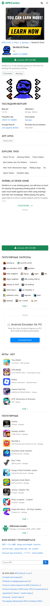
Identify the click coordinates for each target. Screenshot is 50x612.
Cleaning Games (23, 157)
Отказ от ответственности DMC (16, 585)
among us (10, 263)
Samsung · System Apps (12, 597)
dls (45, 274)
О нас (28, 573)
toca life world (26, 263)
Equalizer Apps (23, 173)
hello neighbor (12, 274)
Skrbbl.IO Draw (21, 47)
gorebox (31, 268)
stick (39, 295)
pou (35, 301)
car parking (29, 284)
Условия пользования (11, 577)
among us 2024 (12, 284)
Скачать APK (26, 60)
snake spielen (37, 553)
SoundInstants (40, 589)
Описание (7, 73)
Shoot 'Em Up (8, 157)
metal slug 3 (11, 290)
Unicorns (33, 162)
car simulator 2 (28, 290)
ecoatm (35, 549)
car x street (23, 301)
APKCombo (6, 42)
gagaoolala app (20, 549)
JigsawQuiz (7, 593)
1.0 (4, 112)
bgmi (36, 274)
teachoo (37, 544)
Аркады (19, 73)
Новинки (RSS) (36, 601)
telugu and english (24, 544)
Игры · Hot (8, 354)
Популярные (10, 415)
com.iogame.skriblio (10, 128)
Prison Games (38, 157)
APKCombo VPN (26, 589)
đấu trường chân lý (32, 279)
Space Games (8, 173)
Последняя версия (14, 103)
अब (30, 549)
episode (9, 301)
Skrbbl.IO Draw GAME (15, 180)
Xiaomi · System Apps (23, 593)
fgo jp (26, 274)
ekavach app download (12, 553)
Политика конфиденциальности (16, 581)
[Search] (45, 562)
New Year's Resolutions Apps (15, 168)
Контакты (35, 585)
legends (27, 295)
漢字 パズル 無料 (9, 544)
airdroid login (7, 549)
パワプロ (26, 553)
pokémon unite (12, 295)
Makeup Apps (35, 168)
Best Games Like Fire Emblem (15, 162)
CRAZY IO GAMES (20, 54)
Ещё (24, 306)
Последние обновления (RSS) (15, 601)
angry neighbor (12, 279)
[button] (41, 3)
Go (44, 168)
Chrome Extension (9, 589)
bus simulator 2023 (14, 268)
